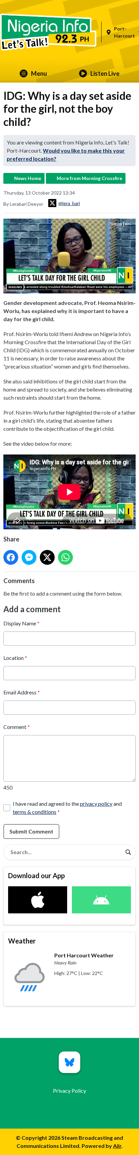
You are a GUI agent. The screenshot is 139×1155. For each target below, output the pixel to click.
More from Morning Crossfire (89, 178)
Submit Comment (31, 831)
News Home (27, 178)
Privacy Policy (69, 1090)
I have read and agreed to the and (67, 807)
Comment (16, 727)
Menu (39, 73)
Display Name (21, 623)
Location (15, 657)
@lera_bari (69, 203)
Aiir (117, 1145)
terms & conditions (34, 811)
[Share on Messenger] (29, 557)
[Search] (128, 852)
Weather (22, 941)
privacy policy (96, 803)
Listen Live (104, 73)
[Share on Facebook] (10, 557)
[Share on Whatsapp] (65, 557)
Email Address (21, 692)
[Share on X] (47, 557)
